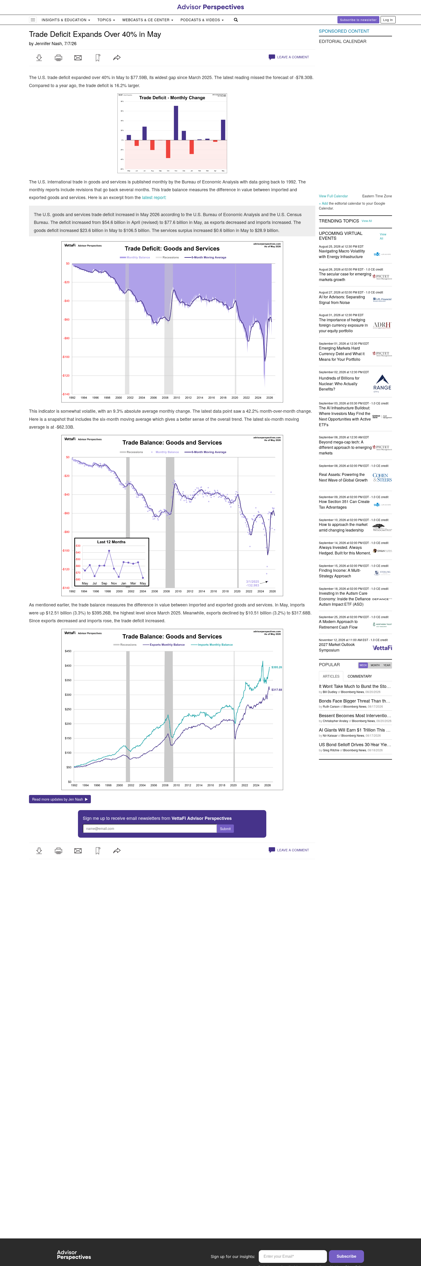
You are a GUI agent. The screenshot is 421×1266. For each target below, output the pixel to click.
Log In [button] (388, 20)
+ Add (323, 203)
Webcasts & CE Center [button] (146, 19)
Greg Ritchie (331, 750)
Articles (331, 676)
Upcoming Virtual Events (341, 236)
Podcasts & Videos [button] (201, 19)
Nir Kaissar (330, 735)
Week (363, 665)
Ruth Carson (331, 706)
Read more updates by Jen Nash (58, 799)
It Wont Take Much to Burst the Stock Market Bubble (369, 686)
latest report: (154, 197)
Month (375, 665)
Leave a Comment (292, 57)
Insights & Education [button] (65, 19)
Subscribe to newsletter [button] (358, 20)
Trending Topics (339, 220)
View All (367, 221)
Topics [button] (105, 19)
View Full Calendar (333, 195)
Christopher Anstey (335, 721)
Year (386, 665)
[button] (39, 58)
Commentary (360, 676)
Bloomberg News (352, 692)
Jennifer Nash (48, 43)
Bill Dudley (330, 692)
